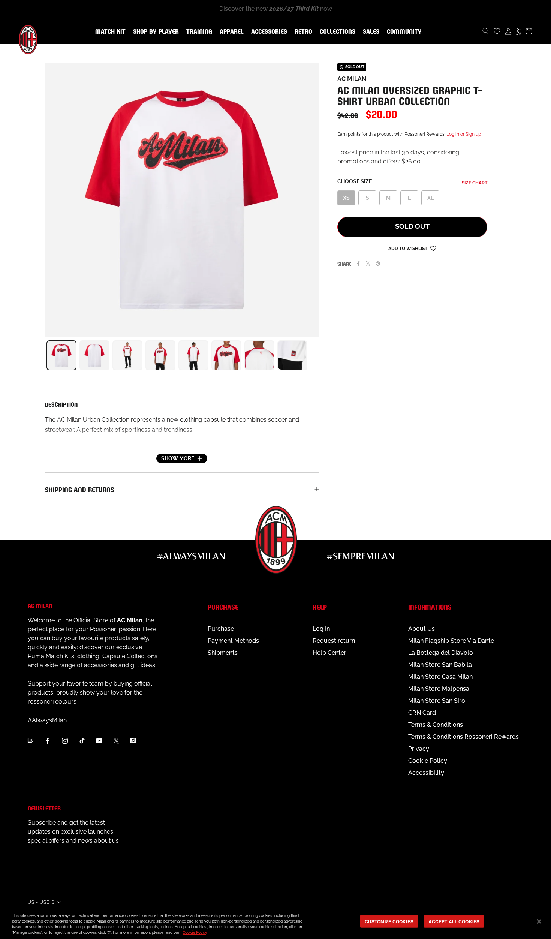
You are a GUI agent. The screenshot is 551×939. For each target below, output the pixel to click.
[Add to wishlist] (433, 248)
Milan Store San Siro (436, 700)
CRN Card (422, 712)
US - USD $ (41, 902)
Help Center (329, 652)
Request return (334, 640)
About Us (421, 628)
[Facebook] (358, 263)
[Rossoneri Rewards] (518, 31)
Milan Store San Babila (440, 664)
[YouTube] (99, 740)
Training (197, 31)
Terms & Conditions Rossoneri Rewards (463, 736)
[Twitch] (30, 740)
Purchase (221, 628)
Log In (321, 628)
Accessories (267, 31)
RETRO (302, 31)
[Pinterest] (378, 263)
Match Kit (109, 31)
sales (369, 31)
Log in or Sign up (463, 134)
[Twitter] (368, 263)
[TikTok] (82, 740)
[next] (319, 355)
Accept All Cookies (453, 921)
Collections (336, 31)
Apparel (230, 31)
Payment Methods (233, 640)
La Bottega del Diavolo (440, 652)
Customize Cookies (389, 921)
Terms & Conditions (435, 724)
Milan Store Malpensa (438, 688)
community (403, 31)
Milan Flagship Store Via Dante (451, 640)
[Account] (508, 31)
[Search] (485, 31)
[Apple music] (133, 740)
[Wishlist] (497, 31)
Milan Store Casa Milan (440, 676)
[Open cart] (529, 31)
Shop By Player (156, 32)
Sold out (412, 226)
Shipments (223, 652)
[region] (275, 922)
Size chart (474, 183)
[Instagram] (65, 740)
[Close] (539, 921)
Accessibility (426, 772)
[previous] (45, 355)
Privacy (418, 748)
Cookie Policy (427, 760)
